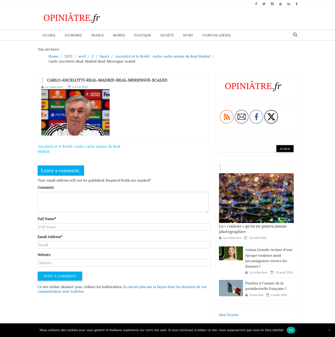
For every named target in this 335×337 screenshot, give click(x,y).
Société (167, 35)
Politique (142, 35)
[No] (329, 330)
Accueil (49, 35)
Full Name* (47, 218)
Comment (46, 187)
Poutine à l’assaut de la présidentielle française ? (265, 286)
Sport (188, 35)
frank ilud (257, 295)
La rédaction (54, 87)
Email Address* (50, 236)
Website (44, 254)
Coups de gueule (216, 35)
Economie (73, 35)
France (97, 35)
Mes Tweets (229, 314)
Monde (119, 35)
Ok (291, 330)
